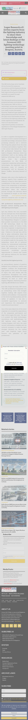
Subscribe (14, 368)
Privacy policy (19, 364)
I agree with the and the (14, 363)
